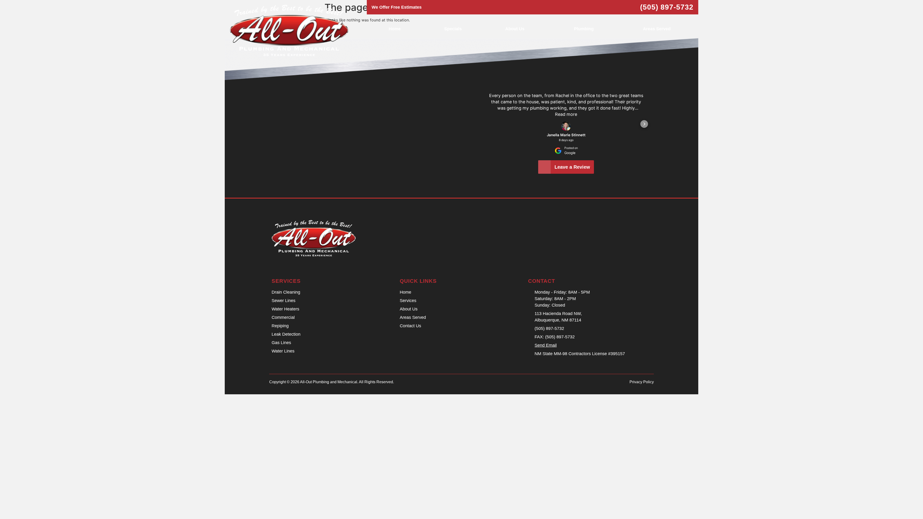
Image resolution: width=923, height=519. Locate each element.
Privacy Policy (642, 382)
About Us (514, 28)
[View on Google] (566, 126)
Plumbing (584, 28)
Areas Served (657, 28)
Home (395, 28)
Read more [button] (566, 114)
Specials (453, 28)
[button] (488, 124)
